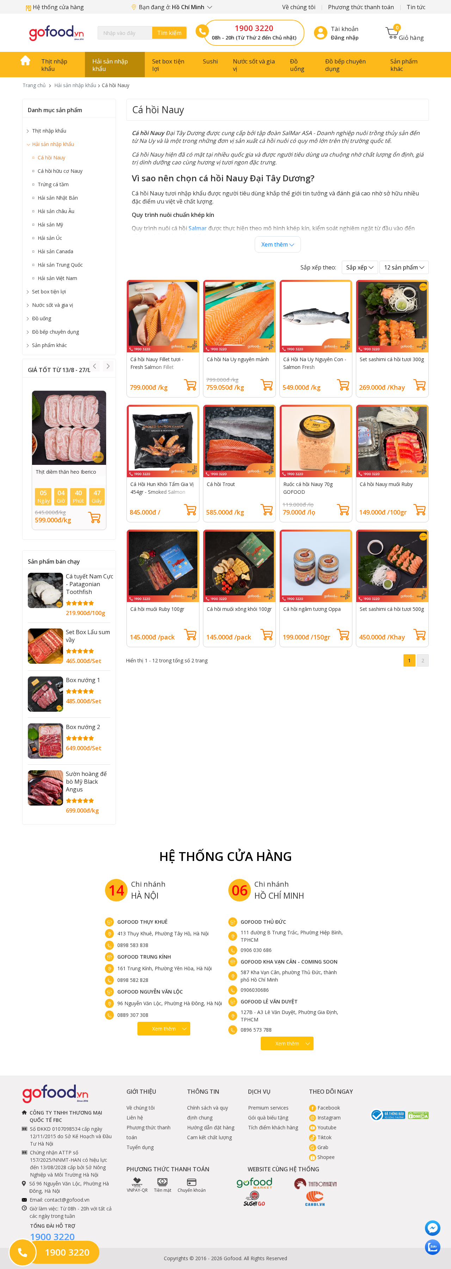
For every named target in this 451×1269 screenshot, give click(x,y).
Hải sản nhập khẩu (110, 65)
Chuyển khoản (192, 1190)
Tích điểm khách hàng (273, 1127)
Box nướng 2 (83, 727)
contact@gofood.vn (66, 1199)
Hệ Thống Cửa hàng (225, 856)
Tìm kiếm (169, 33)
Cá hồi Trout (221, 484)
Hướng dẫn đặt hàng (210, 1127)
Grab (322, 1147)
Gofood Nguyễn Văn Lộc (150, 991)
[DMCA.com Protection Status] (418, 1115)
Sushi (210, 61)
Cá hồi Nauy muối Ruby (386, 484)
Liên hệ (134, 1117)
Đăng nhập (345, 37)
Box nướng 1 (83, 680)
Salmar (198, 228)
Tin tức (416, 7)
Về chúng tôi (298, 7)
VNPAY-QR (137, 1190)
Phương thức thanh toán (361, 7)
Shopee (325, 1157)
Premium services (268, 1107)
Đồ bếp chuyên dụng (345, 65)
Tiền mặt (162, 1190)
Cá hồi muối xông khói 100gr (239, 609)
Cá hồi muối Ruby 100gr (157, 609)
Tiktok (324, 1137)
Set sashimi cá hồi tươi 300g (392, 359)
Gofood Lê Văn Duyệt (269, 1001)
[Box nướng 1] (45, 694)
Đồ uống (297, 65)
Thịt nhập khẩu (54, 65)
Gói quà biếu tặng (268, 1117)
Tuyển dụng (140, 1147)
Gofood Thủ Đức (263, 921)
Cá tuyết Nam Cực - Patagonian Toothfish (89, 584)
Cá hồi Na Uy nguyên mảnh (238, 359)
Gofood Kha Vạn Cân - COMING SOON (289, 961)
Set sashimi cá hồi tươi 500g (392, 609)
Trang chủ (34, 85)
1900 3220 (254, 28)
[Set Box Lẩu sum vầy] (45, 646)
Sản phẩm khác (404, 65)
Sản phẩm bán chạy (54, 561)
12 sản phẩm (401, 267)
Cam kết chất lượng (209, 1137)
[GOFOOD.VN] (56, 33)
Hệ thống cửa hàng (57, 7)
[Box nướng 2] (45, 741)
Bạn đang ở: (172, 7)
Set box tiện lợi (168, 65)
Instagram (328, 1117)
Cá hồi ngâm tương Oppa (312, 609)
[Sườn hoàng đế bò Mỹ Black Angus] (45, 788)
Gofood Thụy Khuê (142, 921)
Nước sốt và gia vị (254, 65)
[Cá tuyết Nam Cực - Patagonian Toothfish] (45, 590)
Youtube (326, 1127)
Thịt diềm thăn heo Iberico (66, 471)
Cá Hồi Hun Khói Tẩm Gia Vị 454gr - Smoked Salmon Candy (162, 492)
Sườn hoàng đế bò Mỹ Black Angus (86, 781)
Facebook (328, 1107)
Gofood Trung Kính (144, 956)
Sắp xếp (357, 267)
